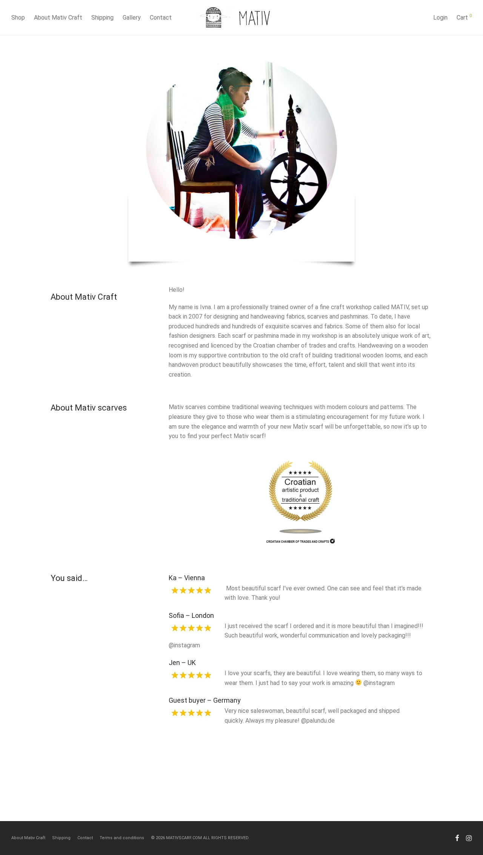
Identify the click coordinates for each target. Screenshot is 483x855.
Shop (18, 17)
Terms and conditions (122, 837)
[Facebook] (457, 837)
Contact (161, 17)
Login (440, 17)
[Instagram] (469, 837)
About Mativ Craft (58, 17)
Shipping (102, 17)
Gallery (132, 17)
